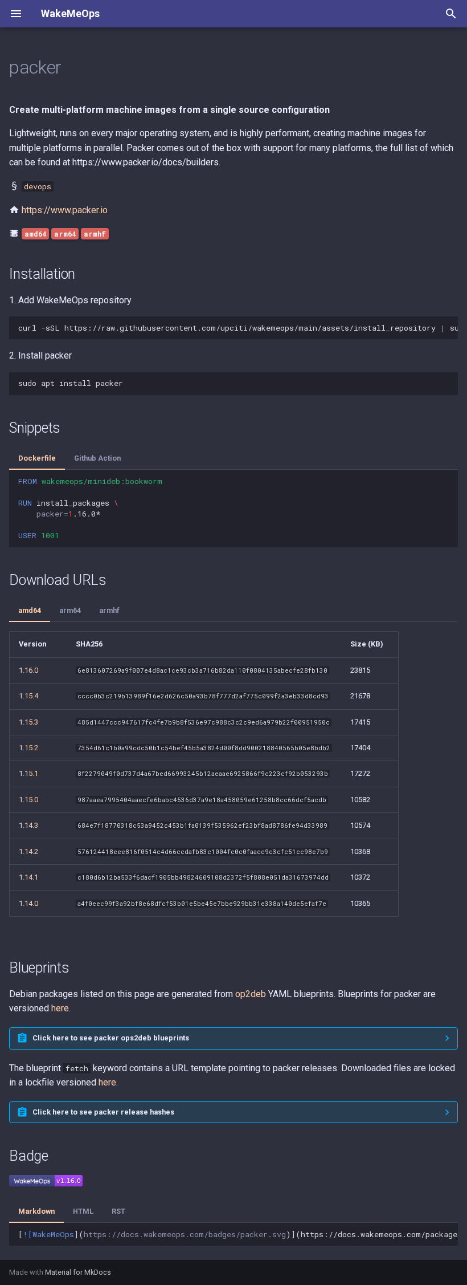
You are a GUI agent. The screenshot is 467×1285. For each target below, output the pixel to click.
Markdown (36, 1211)
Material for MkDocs (78, 1272)
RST (118, 1211)
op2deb (250, 994)
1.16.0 (28, 670)
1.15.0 (28, 799)
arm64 (70, 610)
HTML (83, 1211)
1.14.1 (28, 877)
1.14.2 (28, 851)
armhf (109, 610)
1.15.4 (28, 696)
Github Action (97, 458)
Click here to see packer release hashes (103, 1112)
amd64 (29, 610)
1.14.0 (28, 903)
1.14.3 (28, 825)
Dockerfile (37, 458)
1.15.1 (28, 773)
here (60, 1008)
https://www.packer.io (65, 210)
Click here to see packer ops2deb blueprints (110, 1038)
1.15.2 (28, 747)
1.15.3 (28, 722)
